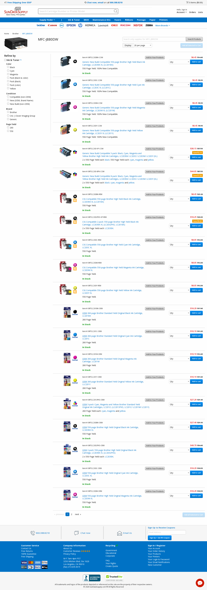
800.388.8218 (116, 2)
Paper (152, 19)
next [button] (77, 514)
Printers (163, 19)
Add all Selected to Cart (191, 45)
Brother (16, 33)
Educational (111, 553)
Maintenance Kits (102, 19)
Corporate (110, 555)
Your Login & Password (158, 559)
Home (6, 33)
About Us (67, 548)
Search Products (194, 39)
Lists (200, 12)
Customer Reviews (72, 551)
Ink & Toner (74, 19)
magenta (139, 159)
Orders (192, 12)
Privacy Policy (69, 554)
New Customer (155, 565)
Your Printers (154, 556)
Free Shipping (27, 556)
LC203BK (109, 228)
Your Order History (156, 551)
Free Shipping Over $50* (19, 2)
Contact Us (26, 548)
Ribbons (129, 19)
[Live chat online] (200, 583)
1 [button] (67, 514)
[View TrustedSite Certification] (114, 578)
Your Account (154, 548)
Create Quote (112, 566)
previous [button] (60, 514)
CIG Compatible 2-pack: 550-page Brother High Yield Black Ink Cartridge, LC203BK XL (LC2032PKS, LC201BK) (110, 223)
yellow (151, 159)
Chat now (92, 2)
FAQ (108, 560)
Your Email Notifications (159, 562)
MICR (86, 19)
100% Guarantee (28, 554)
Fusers (117, 19)
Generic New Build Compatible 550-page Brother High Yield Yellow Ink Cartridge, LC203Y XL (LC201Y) (112, 132)
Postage (141, 19)
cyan (132, 159)
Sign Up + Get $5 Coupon (160, 538)
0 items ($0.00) (196, 2)
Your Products (154, 554)
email (100, 2)
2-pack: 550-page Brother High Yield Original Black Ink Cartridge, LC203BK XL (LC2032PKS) (109, 451)
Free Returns (27, 551)
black (107, 159)
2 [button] (71, 514)
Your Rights (111, 563)
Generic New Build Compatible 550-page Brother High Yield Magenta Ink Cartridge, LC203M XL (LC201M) (113, 109)
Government (111, 550)
